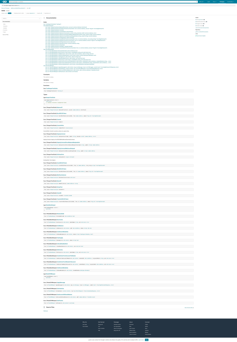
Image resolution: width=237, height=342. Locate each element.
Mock (50, 208)
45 (39, 13)
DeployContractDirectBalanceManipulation (68, 142)
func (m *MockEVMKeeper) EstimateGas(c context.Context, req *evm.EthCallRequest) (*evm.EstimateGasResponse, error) (74, 68)
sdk (71, 177)
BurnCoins (60, 219)
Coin (91, 228)
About (131, 322)
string (74, 136)
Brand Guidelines (132, 332)
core (74, 285)
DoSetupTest (60, 154)
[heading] (5, 2)
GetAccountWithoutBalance (64, 294)
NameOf (59, 181)
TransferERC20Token (62, 199)
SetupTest (59, 187)
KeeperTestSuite (50, 97)
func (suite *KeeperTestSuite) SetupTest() (55, 44)
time (67, 127)
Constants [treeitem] (5, 26)
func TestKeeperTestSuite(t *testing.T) (52, 24)
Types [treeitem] (4, 32)
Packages (222, 1)
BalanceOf (59, 107)
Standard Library (117, 324)
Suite (50, 101)
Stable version (200, 25)
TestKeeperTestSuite (52, 88)
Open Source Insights (201, 35)
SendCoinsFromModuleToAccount (66, 261)
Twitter (146, 324)
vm (83, 285)
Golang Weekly (148, 334)
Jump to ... (5, 18)
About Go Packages (118, 328)
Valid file (200, 19)
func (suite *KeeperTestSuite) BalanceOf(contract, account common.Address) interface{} (66, 27)
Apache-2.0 (32, 13)
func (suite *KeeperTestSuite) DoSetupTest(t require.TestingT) (59, 37)
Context (67, 222)
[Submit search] (197, 2)
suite (47, 101)
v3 (18, 5)
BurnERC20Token (61, 113)
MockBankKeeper (50, 205)
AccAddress (69, 216)
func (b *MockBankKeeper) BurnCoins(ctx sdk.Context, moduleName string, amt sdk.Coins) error (68, 52)
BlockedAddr (60, 213)
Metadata (88, 234)
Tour (99, 326)
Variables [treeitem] (5, 28)
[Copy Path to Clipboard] (29, 8)
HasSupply (60, 237)
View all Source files (189, 307)
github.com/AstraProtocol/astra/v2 (18, 8)
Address (78, 109)
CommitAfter (60, 125)
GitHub (146, 326)
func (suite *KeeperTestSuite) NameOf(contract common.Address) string (62, 43)
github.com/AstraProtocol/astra (202, 31)
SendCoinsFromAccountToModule (66, 255)
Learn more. (141, 339)
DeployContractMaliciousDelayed (66, 148)
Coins (73, 177)
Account (93, 297)
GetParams (60, 300)
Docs (214, 1)
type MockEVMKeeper (48, 65)
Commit (59, 119)
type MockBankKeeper (48, 49)
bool (74, 216)
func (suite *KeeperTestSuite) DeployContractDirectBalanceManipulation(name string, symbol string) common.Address (73, 34)
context (64, 291)
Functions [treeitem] (5, 30)
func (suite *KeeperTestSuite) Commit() (54, 30)
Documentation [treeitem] (6, 21)
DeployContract (61, 134)
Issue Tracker (132, 328)
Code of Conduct (132, 334)
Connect (147, 322)
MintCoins (60, 249)
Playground (100, 324)
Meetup (146, 332)
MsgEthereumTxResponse (104, 285)
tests (28, 8)
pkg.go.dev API (117, 330)
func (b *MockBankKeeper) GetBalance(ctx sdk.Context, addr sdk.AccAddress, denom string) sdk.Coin (69, 53)
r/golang (146, 330)
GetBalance (60, 225)
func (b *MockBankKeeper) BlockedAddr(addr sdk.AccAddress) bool (61, 50)
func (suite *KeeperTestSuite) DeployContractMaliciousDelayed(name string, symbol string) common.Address (71, 36)
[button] (196, 19)
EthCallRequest (79, 291)
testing (59, 90)
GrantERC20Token (62, 163)
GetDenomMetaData (62, 231)
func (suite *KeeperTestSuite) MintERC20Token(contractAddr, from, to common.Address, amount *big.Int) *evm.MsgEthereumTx (75, 40)
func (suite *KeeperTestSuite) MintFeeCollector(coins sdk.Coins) (60, 42)
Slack (146, 328)
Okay (146, 339)
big (88, 115)
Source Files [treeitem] (5, 34)
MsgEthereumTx (97, 115)
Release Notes (132, 330)
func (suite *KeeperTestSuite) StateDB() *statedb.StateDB (58, 46)
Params (72, 303)
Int (90, 115)
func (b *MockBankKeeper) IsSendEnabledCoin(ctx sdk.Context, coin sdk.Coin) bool (65, 58)
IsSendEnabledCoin (62, 243)
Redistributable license (201, 21)
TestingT (72, 156)
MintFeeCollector (61, 175)
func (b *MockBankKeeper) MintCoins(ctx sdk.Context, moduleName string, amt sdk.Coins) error (68, 59)
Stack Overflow (101, 328)
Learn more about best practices (202, 27)
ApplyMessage (61, 282)
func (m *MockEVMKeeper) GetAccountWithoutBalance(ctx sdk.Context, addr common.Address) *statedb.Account (72, 70)
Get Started (101, 322)
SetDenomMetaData (62, 267)
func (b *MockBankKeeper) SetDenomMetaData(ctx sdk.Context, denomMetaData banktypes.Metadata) (69, 64)
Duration (70, 127)
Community (230, 1)
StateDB (59, 193)
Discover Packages (5, 8)
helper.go (45, 311)
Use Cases (85, 324)
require (67, 156)
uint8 (82, 136)
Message (77, 285)
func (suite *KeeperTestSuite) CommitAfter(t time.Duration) (59, 31)
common (74, 109)
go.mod (200, 19)
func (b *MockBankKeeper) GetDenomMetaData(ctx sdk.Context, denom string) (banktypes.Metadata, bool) (70, 55)
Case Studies (85, 326)
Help (99, 330)
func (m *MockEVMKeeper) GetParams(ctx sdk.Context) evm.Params (61, 71)
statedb (66, 195)
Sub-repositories (117, 326)
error (94, 136)
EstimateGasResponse (91, 291)
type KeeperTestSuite (48, 25)
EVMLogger (87, 285)
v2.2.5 (4, 13)
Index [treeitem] (4, 24)
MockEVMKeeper (50, 274)
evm (93, 115)
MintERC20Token (61, 169)
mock (47, 208)
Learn (208, 1)
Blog (130, 326)
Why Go (201, 1)
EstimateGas (60, 288)
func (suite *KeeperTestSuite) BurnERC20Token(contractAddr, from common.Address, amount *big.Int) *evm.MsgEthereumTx (74, 28)
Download (131, 324)
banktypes (83, 234)
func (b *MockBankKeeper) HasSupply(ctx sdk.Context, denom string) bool (63, 56)
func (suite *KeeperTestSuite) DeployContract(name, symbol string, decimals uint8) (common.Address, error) (70, 33)
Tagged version (200, 23)
